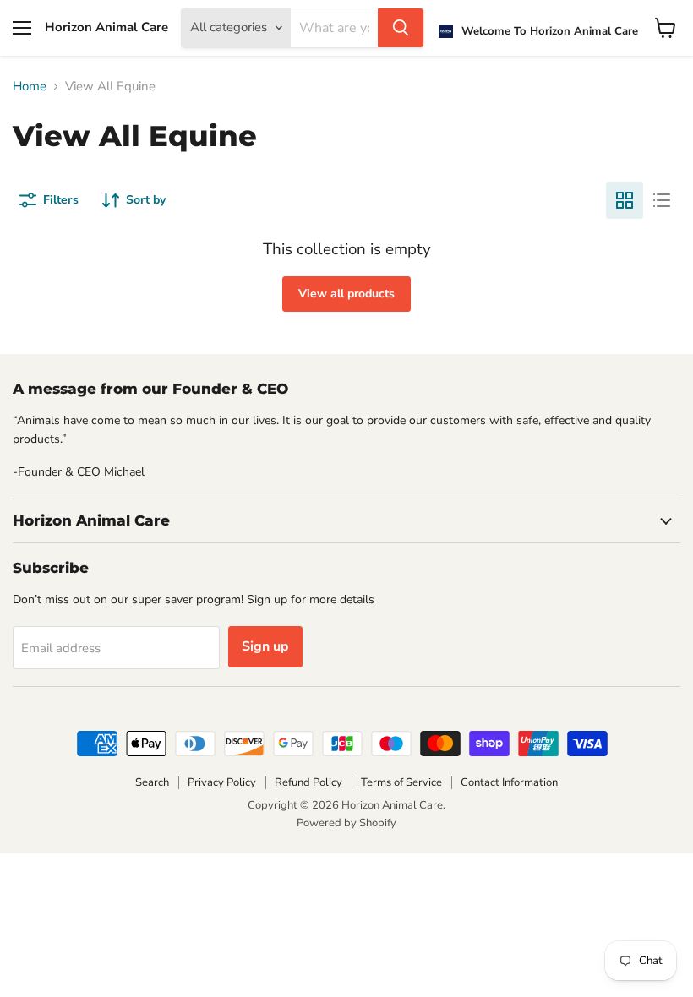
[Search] (400, 27)
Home (29, 86)
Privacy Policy (222, 782)
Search (152, 782)
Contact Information (509, 782)
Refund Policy (308, 782)
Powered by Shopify (346, 823)
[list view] (661, 200)
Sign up (265, 646)
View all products (346, 294)
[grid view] (624, 200)
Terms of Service (401, 782)
